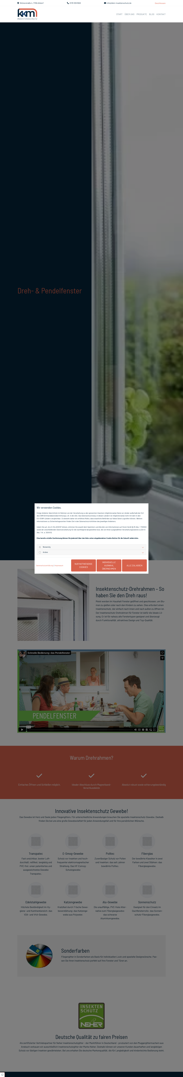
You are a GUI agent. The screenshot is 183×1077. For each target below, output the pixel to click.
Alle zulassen (134, 565)
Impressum (59, 565)
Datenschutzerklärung (44, 565)
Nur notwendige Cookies (83, 565)
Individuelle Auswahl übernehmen (109, 565)
